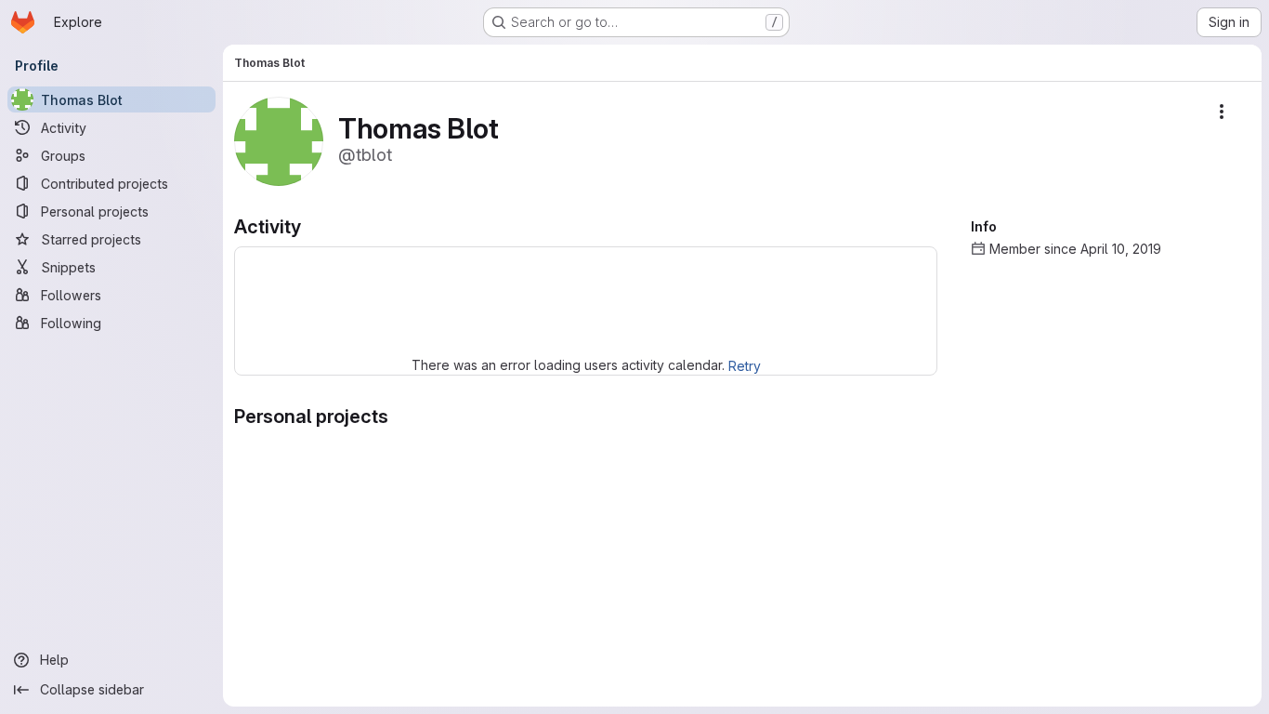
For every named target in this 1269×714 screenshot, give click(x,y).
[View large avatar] (278, 140)
